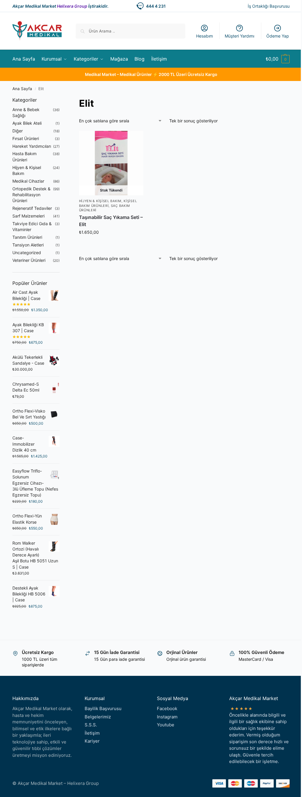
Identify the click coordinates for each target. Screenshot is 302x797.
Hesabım (204, 35)
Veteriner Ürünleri (28, 260)
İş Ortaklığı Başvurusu (269, 6)
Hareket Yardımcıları (31, 146)
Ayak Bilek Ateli (27, 123)
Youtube (165, 725)
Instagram (167, 717)
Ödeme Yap (277, 35)
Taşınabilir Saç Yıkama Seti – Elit (111, 220)
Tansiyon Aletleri (28, 244)
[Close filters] (61, 100)
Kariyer (92, 741)
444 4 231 (156, 6)
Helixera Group (72, 6)
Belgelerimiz (98, 717)
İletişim (92, 733)
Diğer (17, 130)
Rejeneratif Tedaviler (32, 208)
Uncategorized (26, 252)
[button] (278, 59)
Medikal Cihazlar (28, 181)
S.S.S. (91, 725)
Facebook (167, 708)
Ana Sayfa (22, 88)
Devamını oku (111, 244)
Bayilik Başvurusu (103, 708)
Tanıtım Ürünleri (27, 237)
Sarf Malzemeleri (28, 215)
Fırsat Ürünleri (25, 138)
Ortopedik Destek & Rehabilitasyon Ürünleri (31, 194)
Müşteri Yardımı (239, 35)
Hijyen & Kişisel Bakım (100, 201)
